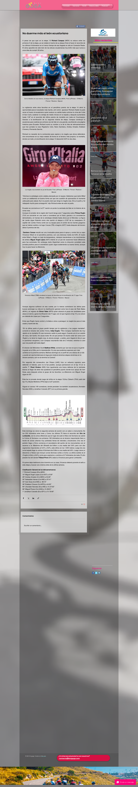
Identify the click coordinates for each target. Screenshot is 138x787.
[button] (76, 6)
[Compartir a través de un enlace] (38, 498)
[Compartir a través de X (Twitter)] (28, 498)
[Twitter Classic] (96, 573)
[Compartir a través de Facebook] (23, 498)
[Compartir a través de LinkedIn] (33, 498)
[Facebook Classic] (93, 573)
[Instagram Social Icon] (99, 573)
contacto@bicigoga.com (69, 758)
